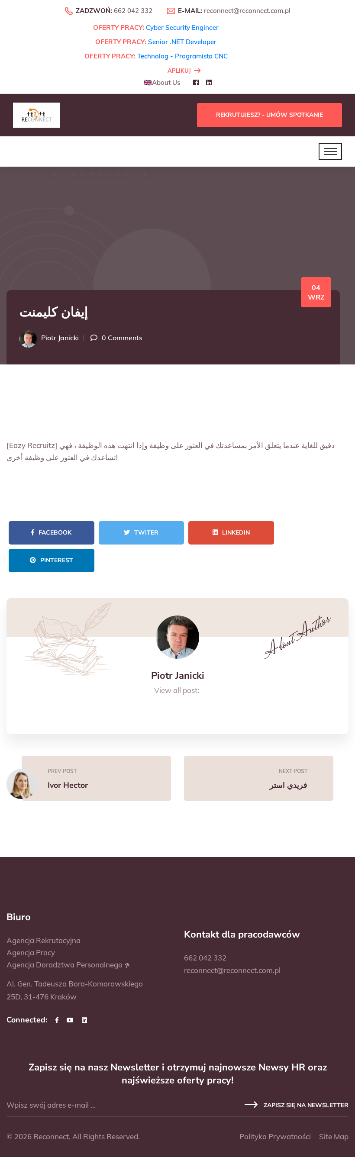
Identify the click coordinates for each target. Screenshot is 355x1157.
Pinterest (56, 560)
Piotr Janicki (60, 337)
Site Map (334, 1136)
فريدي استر (288, 785)
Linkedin (236, 533)
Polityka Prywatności (275, 1136)
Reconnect (51, 1136)
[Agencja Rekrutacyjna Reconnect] (36, 114)
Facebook (55, 533)
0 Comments (122, 337)
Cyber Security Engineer (182, 27)
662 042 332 (133, 10)
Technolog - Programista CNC (182, 56)
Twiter (146, 533)
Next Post (293, 771)
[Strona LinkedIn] (84, 1020)
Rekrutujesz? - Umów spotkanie (269, 115)
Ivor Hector (68, 785)
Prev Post (62, 771)
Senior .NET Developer (182, 42)
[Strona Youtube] (70, 1020)
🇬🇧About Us (162, 82)
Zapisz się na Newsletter (305, 1105)
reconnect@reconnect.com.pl (247, 10)
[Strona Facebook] (56, 1020)
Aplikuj (179, 70)
